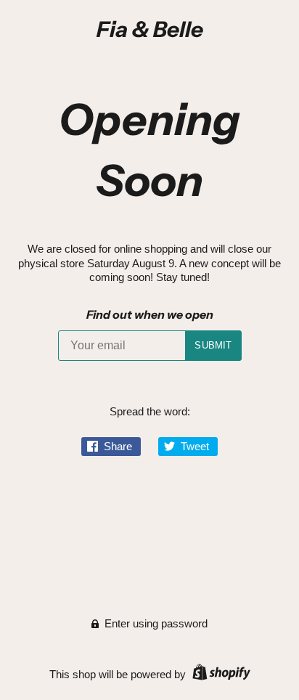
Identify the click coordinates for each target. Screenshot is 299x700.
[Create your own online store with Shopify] (219, 674)
